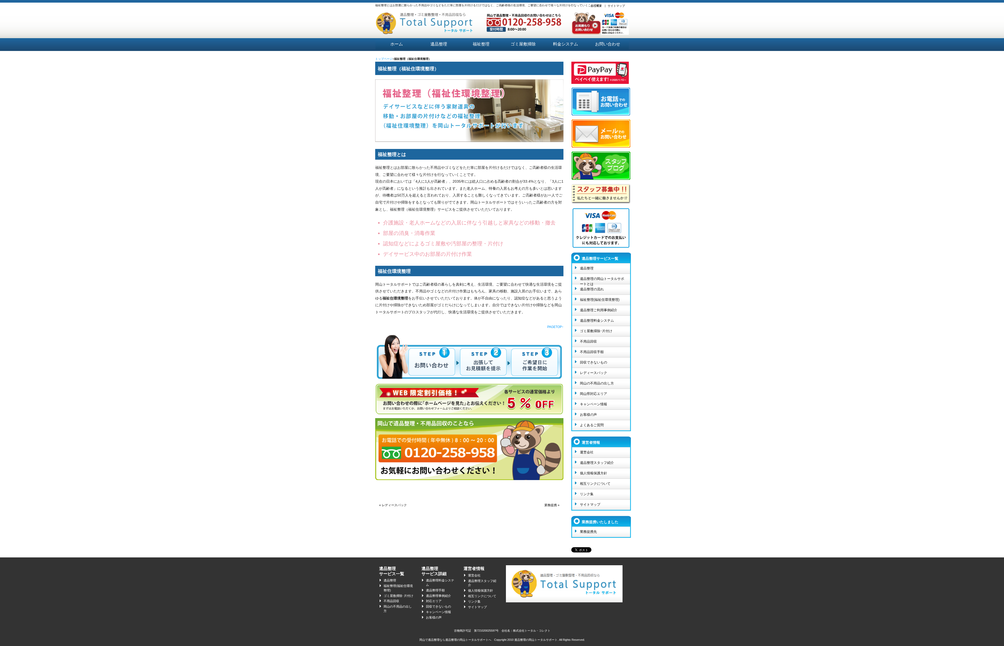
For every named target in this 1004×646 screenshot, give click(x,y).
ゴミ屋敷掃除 (523, 44)
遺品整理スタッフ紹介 (597, 463)
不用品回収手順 (592, 352)
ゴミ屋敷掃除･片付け (596, 331)
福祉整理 (481, 44)
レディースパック (593, 373)
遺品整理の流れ (592, 289)
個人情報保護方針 (593, 473)
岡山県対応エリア (593, 394)
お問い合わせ (607, 44)
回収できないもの (593, 362)
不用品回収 (588, 341)
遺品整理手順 (435, 590)
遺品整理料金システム (597, 320)
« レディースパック (393, 505)
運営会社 (587, 452)
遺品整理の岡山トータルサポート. (536, 639)
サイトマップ (616, 5)
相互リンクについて (595, 484)
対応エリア (434, 601)
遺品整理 (438, 44)
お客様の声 (588, 415)
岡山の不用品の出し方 (597, 383)
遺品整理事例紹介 (438, 596)
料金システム (565, 44)
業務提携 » (552, 505)
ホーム (396, 44)
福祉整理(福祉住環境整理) (599, 300)
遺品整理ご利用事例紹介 (598, 310)
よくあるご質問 (592, 425)
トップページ (383, 58)
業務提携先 (588, 532)
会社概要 (596, 5)
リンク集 (587, 494)
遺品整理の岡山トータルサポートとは (602, 280)
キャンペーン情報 (593, 404)
